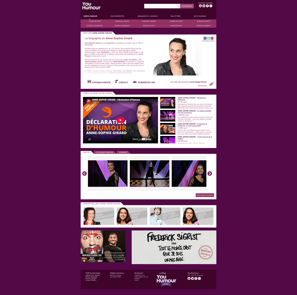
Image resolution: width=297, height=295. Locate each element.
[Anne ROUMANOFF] (99, 224)
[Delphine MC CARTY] (165, 224)
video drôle (91, 5)
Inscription (209, 3)
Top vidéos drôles (115, 277)
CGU (188, 275)
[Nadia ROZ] (132, 224)
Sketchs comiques (115, 275)
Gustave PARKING (90, 280)
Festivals (137, 278)
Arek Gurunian (119, 61)
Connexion (202, 3)
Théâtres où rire (140, 275)
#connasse (202, 85)
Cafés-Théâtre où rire (141, 277)
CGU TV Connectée (197, 275)
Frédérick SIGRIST (91, 278)
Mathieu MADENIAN (91, 277)
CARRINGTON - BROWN (92, 275)
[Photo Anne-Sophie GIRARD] (108, 173)
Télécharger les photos (204, 195)
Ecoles (137, 280)
